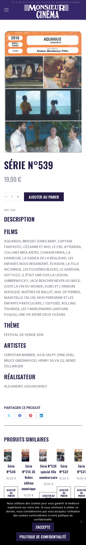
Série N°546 (11, 469)
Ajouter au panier (44, 197)
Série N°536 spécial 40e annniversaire (48, 472)
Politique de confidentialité (43, 536)
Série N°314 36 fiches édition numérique (29, 477)
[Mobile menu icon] (6, 9)
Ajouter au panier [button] (11, 492)
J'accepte (42, 527)
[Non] (81, 522)
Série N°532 (63, 469)
